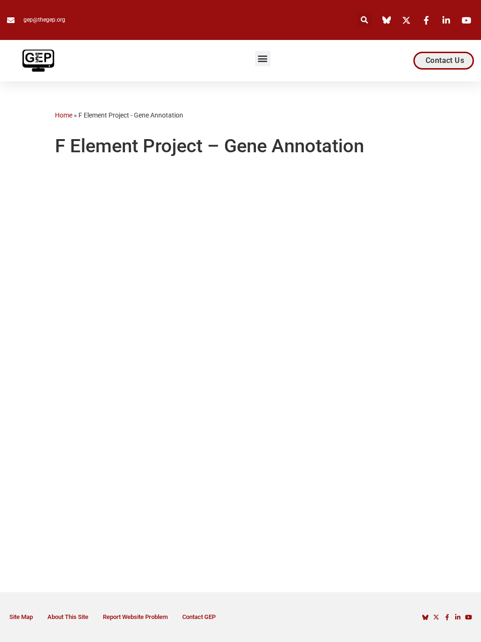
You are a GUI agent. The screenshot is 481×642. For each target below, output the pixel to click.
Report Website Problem (135, 616)
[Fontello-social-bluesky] (425, 617)
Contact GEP (199, 616)
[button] (364, 20)
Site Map (21, 616)
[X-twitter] (436, 617)
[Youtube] (468, 617)
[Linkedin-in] (458, 617)
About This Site (67, 616)
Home (63, 115)
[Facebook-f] (447, 617)
